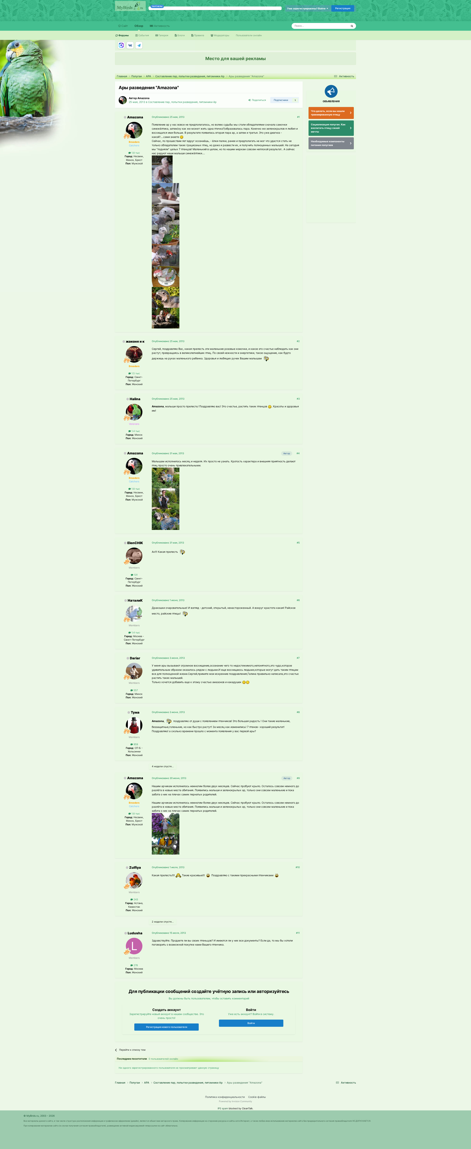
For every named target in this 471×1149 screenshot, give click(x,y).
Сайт (124, 26)
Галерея (163, 35)
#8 (298, 712)
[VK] (130, 45)
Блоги (181, 35)
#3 (298, 398)
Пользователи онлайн (249, 35)
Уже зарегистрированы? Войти (307, 8)
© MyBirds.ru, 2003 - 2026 (39, 1115)
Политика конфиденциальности (225, 1096)
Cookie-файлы (257, 1096)
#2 (298, 341)
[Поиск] (352, 26)
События (143, 35)
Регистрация (342, 8)
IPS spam (223, 1108)
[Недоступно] (162, 168)
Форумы (123, 35)
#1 (298, 116)
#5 (298, 542)
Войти (251, 1023)
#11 (298, 932)
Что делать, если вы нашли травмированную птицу (328, 113)
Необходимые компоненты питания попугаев (327, 143)
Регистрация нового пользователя (166, 1026)
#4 (298, 453)
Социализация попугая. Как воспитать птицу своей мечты (328, 128)
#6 (298, 600)
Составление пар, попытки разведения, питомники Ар (182, 101)
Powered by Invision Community (235, 1101)
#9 (298, 778)
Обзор (138, 26)
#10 (298, 867)
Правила (198, 35)
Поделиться (258, 100)
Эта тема (338, 25)
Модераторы (221, 35)
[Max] (121, 45)
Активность (161, 26)
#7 (298, 657)
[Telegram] (138, 45)
